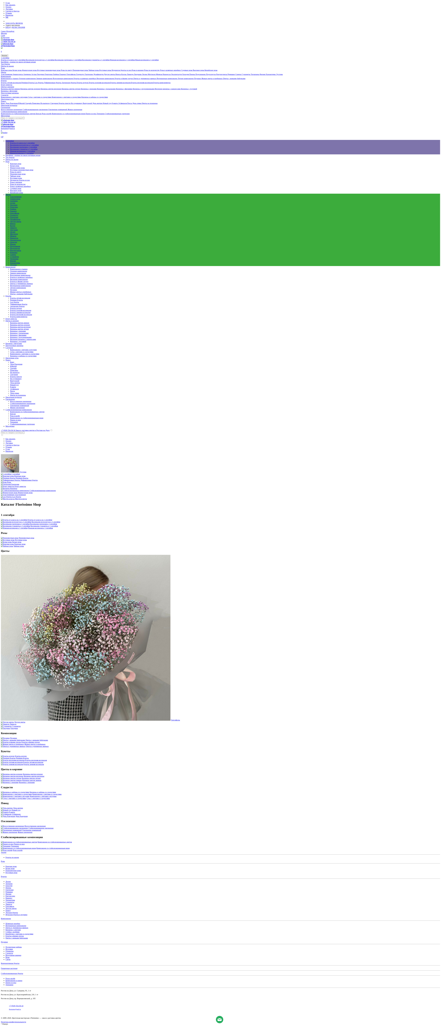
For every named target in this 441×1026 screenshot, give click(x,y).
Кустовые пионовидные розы (49, 70)
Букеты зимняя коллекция (120, 83)
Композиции (6, 76)
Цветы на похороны (150, 103)
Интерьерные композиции (167, 78)
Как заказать (10, 5)
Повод (3, 101)
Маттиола (152, 74)
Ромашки (231, 74)
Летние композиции (186, 78)
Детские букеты (12, 913)
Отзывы (9, 13)
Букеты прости (65, 103)
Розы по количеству (152, 70)
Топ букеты (5, 64)
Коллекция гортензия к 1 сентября (68, 60)
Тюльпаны (255, 74)
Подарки (197, 78)
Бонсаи (39, 114)
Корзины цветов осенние (30, 89)
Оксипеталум (176, 74)
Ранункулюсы (222, 74)
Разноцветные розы (13, 871)
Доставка (9, 9)
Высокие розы (199, 70)
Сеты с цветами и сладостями (40, 97)
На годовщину (77, 103)
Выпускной (87, 103)
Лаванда (130, 74)
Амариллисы (18, 74)
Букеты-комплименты (162, 83)
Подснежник (200, 74)
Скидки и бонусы (12, 11)
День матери (97, 103)
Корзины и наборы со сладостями (94, 97)
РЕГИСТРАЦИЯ (18, 27)
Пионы (192, 74)
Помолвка (36, 103)
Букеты (4, 81)
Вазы (8, 957)
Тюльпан (9, 884)
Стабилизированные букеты (12, 973)
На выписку (45, 103)
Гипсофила (10, 906)
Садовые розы (187, 70)
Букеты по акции (12, 857)
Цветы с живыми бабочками (234, 78)
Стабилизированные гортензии (117, 114)
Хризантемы (271, 74)
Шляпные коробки (13, 924)
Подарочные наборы (14, 947)
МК (7, 17)
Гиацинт (63, 74)
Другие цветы (109, 74)
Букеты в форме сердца (124, 78)
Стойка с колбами (13, 932)
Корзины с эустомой (189, 89)
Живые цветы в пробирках (212, 78)
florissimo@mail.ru (8, 128)
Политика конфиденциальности (13, 1022)
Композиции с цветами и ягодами (14, 97)
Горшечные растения (9, 968)
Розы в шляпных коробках (170, 70)
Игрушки (9, 949)
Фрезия (263, 74)
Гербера (56, 74)
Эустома (279, 74)
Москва (4, 33)
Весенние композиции (106, 78)
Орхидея (185, 74)
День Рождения (12, 103)
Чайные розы (94, 70)
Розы (3, 68)
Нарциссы (167, 74)
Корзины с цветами (13, 930)
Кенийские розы (211, 70)
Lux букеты (39, 83)
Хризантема (10, 900)
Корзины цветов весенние (51, 89)
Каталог (4, 56)
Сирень (238, 74)
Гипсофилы (71, 74)
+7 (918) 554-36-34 (8, 42)
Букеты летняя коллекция (11, 83)
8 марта (115, 103)
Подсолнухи (211, 74)
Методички (5, 116)
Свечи (8, 959)
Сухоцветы (246, 74)
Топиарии (101, 114)
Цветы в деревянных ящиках (145, 78)
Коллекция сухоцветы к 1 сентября (96, 60)
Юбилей (21, 103)
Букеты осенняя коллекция (99, 83)
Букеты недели (83, 83)
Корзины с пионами (89, 89)
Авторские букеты (69, 83)
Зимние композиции (44, 78)
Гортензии (89, 74)
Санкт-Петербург (7, 31)
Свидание (54, 103)
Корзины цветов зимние (10, 89)
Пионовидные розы (81, 70)
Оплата (8, 7)
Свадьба (28, 103)
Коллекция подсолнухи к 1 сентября (40, 60)
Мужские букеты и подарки (16, 915)
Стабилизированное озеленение (35, 110)
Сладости (4, 95)
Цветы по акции (7, 66)
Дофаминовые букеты (53, 83)
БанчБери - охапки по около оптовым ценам (18, 62)
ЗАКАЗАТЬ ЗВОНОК (14, 23)
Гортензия (9, 890)
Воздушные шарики (13, 955)
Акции (3, 852)
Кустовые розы (105, 70)
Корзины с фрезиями (124, 89)
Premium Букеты (28, 83)
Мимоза (159, 74)
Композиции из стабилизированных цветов (18, 114)
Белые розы (17, 70)
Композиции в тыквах (10, 78)
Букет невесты (6, 85)
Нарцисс (9, 898)
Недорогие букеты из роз (122, 70)
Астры (34, 74)
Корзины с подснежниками (144, 89)
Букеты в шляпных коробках (85, 78)
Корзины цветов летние (71, 89)
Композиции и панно (14, 981)
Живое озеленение (75, 110)
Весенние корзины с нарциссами (168, 89)
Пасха (129, 103)
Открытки (10, 951)
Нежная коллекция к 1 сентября (122, 60)
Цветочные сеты (7, 99)
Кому (3, 103)
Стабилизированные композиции (14, 112)
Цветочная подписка (9, 105)
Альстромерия (7, 74)
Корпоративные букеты (10, 963)
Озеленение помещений (58, 110)
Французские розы (29, 70)
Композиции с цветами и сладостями (66, 97)
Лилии (145, 74)
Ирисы (118, 74)
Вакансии (9, 15)
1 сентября (5, 58)
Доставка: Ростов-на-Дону (16, 21)
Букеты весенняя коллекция (142, 83)
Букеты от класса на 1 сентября (13, 60)
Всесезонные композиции (63, 78)
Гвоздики (41, 74)
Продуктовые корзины (10, 93)
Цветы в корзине (7, 87)
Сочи (3, 35)
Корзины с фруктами (9, 91)
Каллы (124, 74)
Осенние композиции (27, 78)
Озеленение (5, 107)
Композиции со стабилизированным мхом (69, 114)
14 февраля (122, 103)
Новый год (107, 103)
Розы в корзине (138, 70)
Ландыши (138, 74)
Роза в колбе (47, 114)
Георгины (49, 74)
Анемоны (27, 74)
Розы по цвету (67, 70)
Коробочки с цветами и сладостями (19, 934)
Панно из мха (91, 114)
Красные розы (7, 70)
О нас (8, 3)
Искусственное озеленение (12, 110)
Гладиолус (80, 74)
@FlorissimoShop (8, 46)
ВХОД (8, 27)
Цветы (3, 72)
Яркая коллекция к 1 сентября (147, 60)
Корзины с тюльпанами (106, 89)
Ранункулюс (10, 896)
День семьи (137, 103)
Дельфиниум (98, 74)
